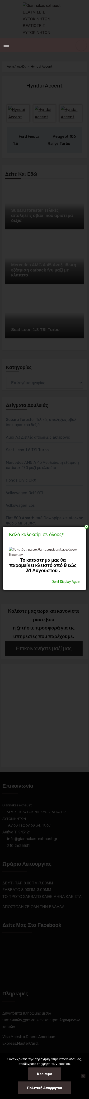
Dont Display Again (66, 582)
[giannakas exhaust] (43, 552)
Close (86, 527)
